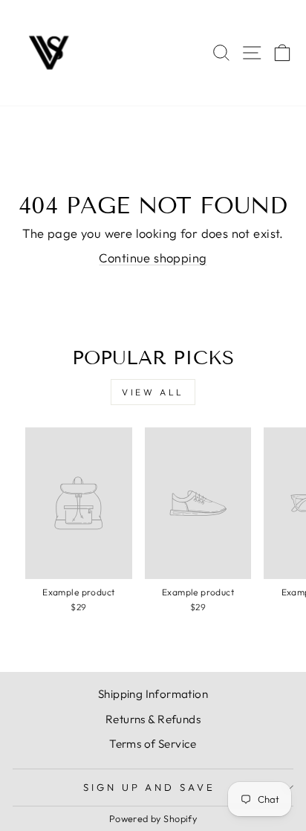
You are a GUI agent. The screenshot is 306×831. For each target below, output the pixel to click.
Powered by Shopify (153, 818)
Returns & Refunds (153, 719)
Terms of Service (153, 744)
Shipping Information (153, 694)
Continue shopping (152, 257)
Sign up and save (149, 787)
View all (153, 392)
